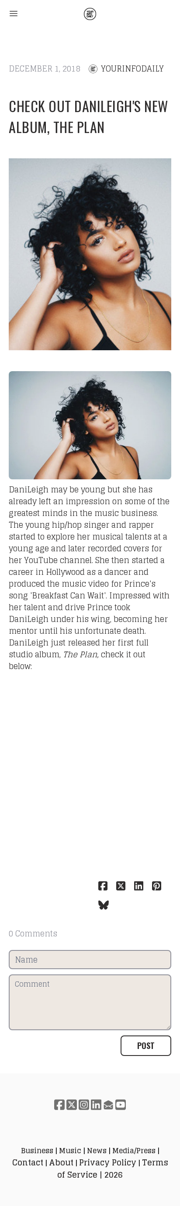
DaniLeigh (28, 489)
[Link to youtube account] (120, 1104)
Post (146, 1045)
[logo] (90, 14)
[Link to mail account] (108, 1104)
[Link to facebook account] (59, 1104)
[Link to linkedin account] (96, 1104)
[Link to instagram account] (84, 1104)
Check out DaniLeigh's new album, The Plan (88, 116)
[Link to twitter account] (71, 1104)
